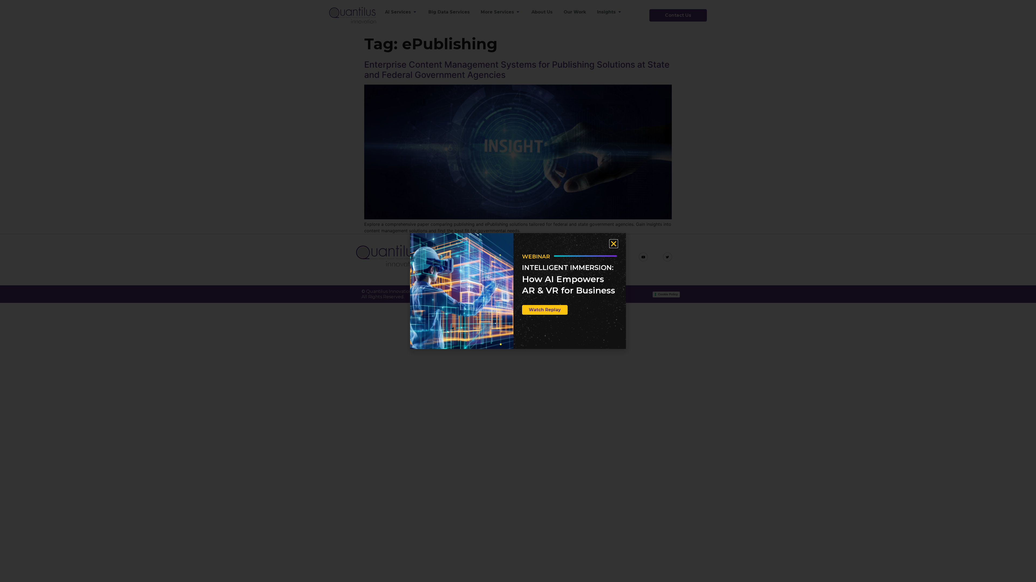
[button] (613, 243)
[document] (518, 291)
